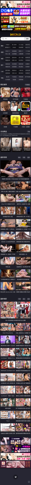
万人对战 (21, 44)
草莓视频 (21, 77)
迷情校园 (7, 73)
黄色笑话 (21, 73)
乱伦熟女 (21, 60)
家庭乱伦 (14, 70)
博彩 (2, 46)
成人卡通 (21, 57)
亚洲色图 (14, 64)
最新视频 (3, 157)
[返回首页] (29, 481)
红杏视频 (7, 79)
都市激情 (7, 70)
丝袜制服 (14, 54)
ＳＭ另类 (27, 54)
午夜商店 (14, 77)
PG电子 (8, 44)
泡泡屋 (14, 79)
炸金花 (14, 47)
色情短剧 (21, 79)
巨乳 (24, 157)
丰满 (19, 299)
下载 (29, 131)
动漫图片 (27, 64)
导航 (2, 78)
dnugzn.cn (15, 34)
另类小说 (14, 73)
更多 (29, 157)
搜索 (27, 38)
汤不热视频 (27, 77)
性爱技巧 (27, 73)
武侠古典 (27, 70)
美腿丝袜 (7, 66)
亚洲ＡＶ (7, 51)
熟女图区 (21, 66)
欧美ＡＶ (21, 51)
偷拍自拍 (14, 57)
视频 (2, 52)
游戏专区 (27, 44)
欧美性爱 (27, 57)
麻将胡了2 (7, 47)
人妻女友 (21, 70)
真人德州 (14, 44)
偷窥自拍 (7, 64)
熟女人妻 (7, 54)
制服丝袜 (7, 60)
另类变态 (27, 60)
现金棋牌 (21, 47)
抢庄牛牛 (27, 47)
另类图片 (27, 66)
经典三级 (14, 60)
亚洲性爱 (7, 57)
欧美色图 (21, 64)
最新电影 (3, 299)
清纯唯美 (14, 66)
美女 (19, 157)
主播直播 (21, 54)
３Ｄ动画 (27, 51)
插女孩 (7, 77)
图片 (2, 65)
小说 (2, 71)
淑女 (24, 299)
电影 (2, 59)
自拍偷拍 (14, 51)
